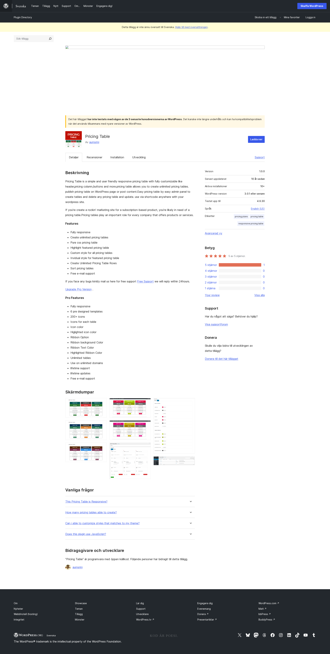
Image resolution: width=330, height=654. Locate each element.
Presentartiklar (207, 619)
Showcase (81, 603)
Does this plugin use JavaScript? (85, 534)
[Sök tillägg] (50, 38)
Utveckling (139, 157)
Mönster (79, 619)
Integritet (19, 619)
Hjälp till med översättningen (191, 27)
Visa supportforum (216, 324)
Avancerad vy (213, 233)
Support (260, 157)
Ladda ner (256, 139)
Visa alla (259, 295)
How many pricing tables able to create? (91, 512)
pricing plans (241, 216)
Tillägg (79, 614)
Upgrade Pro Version (78, 289)
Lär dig (140, 603)
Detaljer (74, 157)
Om (16, 603)
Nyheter (18, 608)
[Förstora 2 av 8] (102, 425)
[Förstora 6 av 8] (146, 447)
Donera (203, 614)
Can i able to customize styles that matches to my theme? (102, 523)
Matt (262, 608)
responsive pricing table (250, 223)
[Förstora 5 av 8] (146, 425)
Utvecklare (142, 614)
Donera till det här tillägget (221, 358)
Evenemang (204, 608)
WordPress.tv (145, 619)
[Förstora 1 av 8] (102, 402)
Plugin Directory (23, 17)
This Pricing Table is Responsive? (86, 501)
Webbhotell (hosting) (26, 614)
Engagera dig (205, 603)
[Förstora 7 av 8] (190, 402)
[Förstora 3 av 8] (102, 447)
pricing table (257, 216)
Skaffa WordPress (312, 5)
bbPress (264, 614)
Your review (212, 295)
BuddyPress (266, 619)
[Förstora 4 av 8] (146, 402)
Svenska (51, 635)
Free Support (145, 281)
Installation (117, 157)
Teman (79, 608)
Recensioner (94, 157)
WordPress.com (268, 603)
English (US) (258, 208)
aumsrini (94, 142)
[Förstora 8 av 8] (190, 461)
